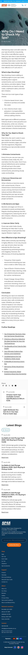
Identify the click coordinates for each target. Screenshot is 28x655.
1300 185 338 (5, 626)
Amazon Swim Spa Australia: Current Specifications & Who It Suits (15, 397)
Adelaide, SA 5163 (6, 614)
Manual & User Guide (7, 579)
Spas (3, 554)
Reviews (4, 593)
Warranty (4, 575)
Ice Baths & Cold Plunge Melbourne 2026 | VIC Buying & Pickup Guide (14, 495)
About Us (4, 588)
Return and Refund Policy (8, 602)
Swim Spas (4, 559)
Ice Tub (3, 561)
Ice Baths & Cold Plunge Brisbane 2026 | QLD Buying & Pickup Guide (13, 467)
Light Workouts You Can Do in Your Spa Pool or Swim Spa (10, 412)
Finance (4, 572)
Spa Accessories (6, 566)
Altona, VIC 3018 (6, 611)
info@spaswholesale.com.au (9, 628)
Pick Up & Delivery (6, 577)
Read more (5, 457)
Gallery (3, 595)
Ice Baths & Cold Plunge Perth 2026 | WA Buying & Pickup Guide (13, 440)
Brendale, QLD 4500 (7, 609)
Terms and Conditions (7, 600)
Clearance (4, 563)
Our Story (4, 591)
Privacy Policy (5, 598)
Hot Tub (4, 556)
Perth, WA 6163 (5, 619)
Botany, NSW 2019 (6, 616)
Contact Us (4, 582)
